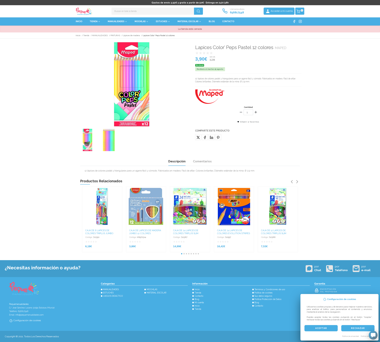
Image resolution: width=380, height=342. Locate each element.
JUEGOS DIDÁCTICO (113, 296)
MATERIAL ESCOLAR (188, 21)
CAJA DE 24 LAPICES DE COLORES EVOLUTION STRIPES (233, 232)
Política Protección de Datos (267, 299)
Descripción (177, 161)
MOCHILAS (140, 21)
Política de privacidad (350, 336)
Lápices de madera (131, 35)
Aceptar (321, 328)
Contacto (228, 21)
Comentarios (202, 161)
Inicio (79, 21)
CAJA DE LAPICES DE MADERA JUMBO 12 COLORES (145, 232)
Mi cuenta (199, 302)
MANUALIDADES (116, 21)
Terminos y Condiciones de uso (269, 289)
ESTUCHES (161, 21)
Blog (212, 21)
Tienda (94, 21)
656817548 (237, 12)
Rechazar (358, 328)
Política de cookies (368, 336)
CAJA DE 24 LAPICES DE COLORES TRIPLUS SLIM (185, 232)
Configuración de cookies (27, 320)
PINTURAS (115, 35)
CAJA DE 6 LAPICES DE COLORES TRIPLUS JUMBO (99, 232)
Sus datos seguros (263, 296)
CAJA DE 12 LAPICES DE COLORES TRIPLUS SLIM (273, 232)
